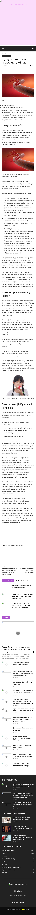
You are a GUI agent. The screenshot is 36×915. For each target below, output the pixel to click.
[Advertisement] (18, 27)
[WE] (18, 4)
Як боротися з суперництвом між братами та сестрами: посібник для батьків (23, 682)
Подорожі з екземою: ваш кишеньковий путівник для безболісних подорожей (21, 765)
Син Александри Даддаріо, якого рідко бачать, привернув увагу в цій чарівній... (23, 786)
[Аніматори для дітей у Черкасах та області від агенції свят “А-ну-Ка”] (6, 605)
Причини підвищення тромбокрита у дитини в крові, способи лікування (22, 837)
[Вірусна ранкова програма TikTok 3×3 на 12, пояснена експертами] (6, 711)
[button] (3, 48)
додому (4, 53)
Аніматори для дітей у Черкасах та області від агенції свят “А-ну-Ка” (21, 605)
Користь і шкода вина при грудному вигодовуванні (27, 570)
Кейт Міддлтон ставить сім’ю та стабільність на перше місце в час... (23, 692)
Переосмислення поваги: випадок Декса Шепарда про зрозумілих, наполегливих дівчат (23, 701)
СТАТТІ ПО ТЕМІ (8, 580)
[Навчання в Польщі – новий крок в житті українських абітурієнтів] (6, 596)
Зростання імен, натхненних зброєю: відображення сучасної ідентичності (23, 728)
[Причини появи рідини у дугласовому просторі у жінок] (6, 829)
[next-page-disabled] (6, 612)
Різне (7, 909)
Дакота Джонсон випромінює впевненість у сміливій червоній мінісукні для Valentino (23, 673)
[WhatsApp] (16, 70)
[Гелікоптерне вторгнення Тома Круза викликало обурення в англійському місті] (6, 720)
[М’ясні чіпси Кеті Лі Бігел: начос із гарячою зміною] (6, 748)
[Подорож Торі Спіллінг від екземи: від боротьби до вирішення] (6, 664)
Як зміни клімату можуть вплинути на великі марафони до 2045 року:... (23, 738)
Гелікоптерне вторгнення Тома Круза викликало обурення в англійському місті (22, 719)
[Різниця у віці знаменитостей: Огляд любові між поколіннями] (6, 757)
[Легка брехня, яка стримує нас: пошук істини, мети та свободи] (18, 633)
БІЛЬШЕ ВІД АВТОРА (21, 580)
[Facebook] (4, 70)
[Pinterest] (12, 70)
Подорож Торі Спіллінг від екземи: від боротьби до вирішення (21, 664)
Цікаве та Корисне (13, 53)
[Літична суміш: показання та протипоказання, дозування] (6, 820)
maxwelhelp (5, 652)
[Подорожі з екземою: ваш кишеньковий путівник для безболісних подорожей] (6, 765)
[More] (21, 70)
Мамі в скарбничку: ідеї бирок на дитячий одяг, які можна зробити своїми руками (9, 571)
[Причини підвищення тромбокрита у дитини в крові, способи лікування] (6, 838)
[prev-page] (3, 612)
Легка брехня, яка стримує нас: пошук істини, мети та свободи (16, 648)
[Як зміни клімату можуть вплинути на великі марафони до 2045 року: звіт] (6, 738)
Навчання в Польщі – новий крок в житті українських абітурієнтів (22, 596)
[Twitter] (8, 70)
